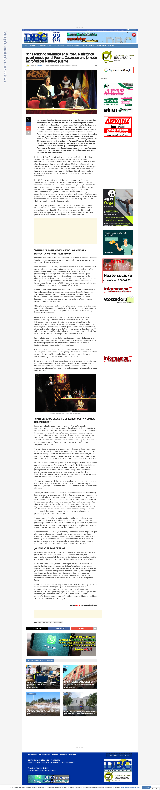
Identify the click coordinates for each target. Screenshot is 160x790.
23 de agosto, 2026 (70, 687)
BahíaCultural (59, 46)
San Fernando (98, 30)
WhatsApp (132, 30)
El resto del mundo (44, 46)
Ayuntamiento (47, 622)
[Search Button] (135, 46)
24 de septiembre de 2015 (52, 65)
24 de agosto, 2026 (33, 687)
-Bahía (29, 666)
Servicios (111, 46)
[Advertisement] (80, 13)
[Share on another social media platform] (28, 133)
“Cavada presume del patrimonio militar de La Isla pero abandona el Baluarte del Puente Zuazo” (43, 711)
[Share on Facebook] (28, 124)
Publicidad (55, 754)
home (27, 50)
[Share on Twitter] (28, 119)
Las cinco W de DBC (44, 754)
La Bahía (32, 46)
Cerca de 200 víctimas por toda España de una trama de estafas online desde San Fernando (41, 684)
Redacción (39, 65)
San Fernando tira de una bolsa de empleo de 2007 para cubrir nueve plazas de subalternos (80, 712)
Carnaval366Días (73, 46)
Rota (122, 30)
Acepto (146, 788)
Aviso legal (63, 754)
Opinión (91, 46)
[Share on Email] (28, 128)
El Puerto (110, 30)
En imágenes (101, 46)
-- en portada (31, 694)
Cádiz (88, 30)
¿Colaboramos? (72, 754)
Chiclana (105, 30)
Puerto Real (117, 30)
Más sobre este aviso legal (130, 788)
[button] (119, 755)
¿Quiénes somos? (32, 754)
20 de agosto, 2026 (70, 715)
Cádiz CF (84, 46)
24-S (39, 622)
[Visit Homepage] (43, 37)
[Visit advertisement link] (101, 37)
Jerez (92, 30)
